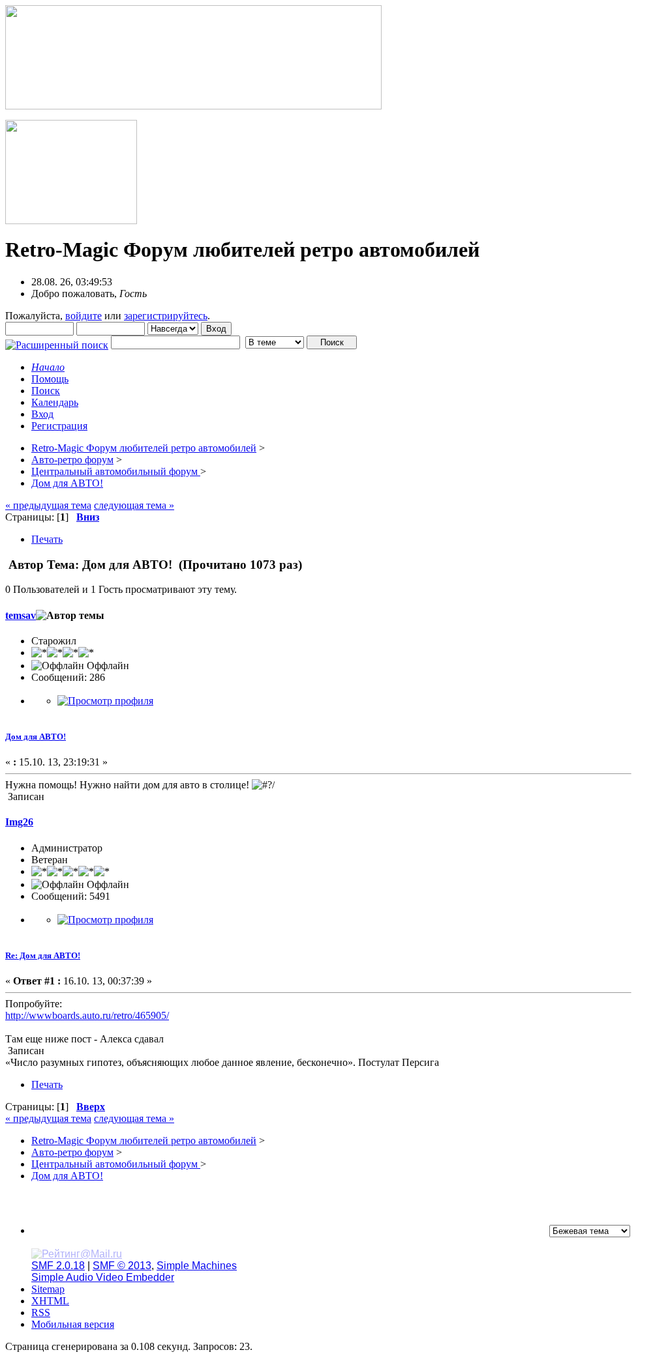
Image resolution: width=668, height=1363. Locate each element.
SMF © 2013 (122, 1265)
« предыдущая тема (48, 505)
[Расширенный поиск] (56, 341)
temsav (20, 615)
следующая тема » (134, 505)
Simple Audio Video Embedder (102, 1277)
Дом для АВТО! (35, 736)
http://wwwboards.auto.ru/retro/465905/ (87, 1015)
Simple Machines (197, 1265)
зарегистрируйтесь (165, 315)
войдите (83, 315)
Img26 (19, 821)
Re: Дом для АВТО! (42, 955)
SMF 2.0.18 (58, 1265)
